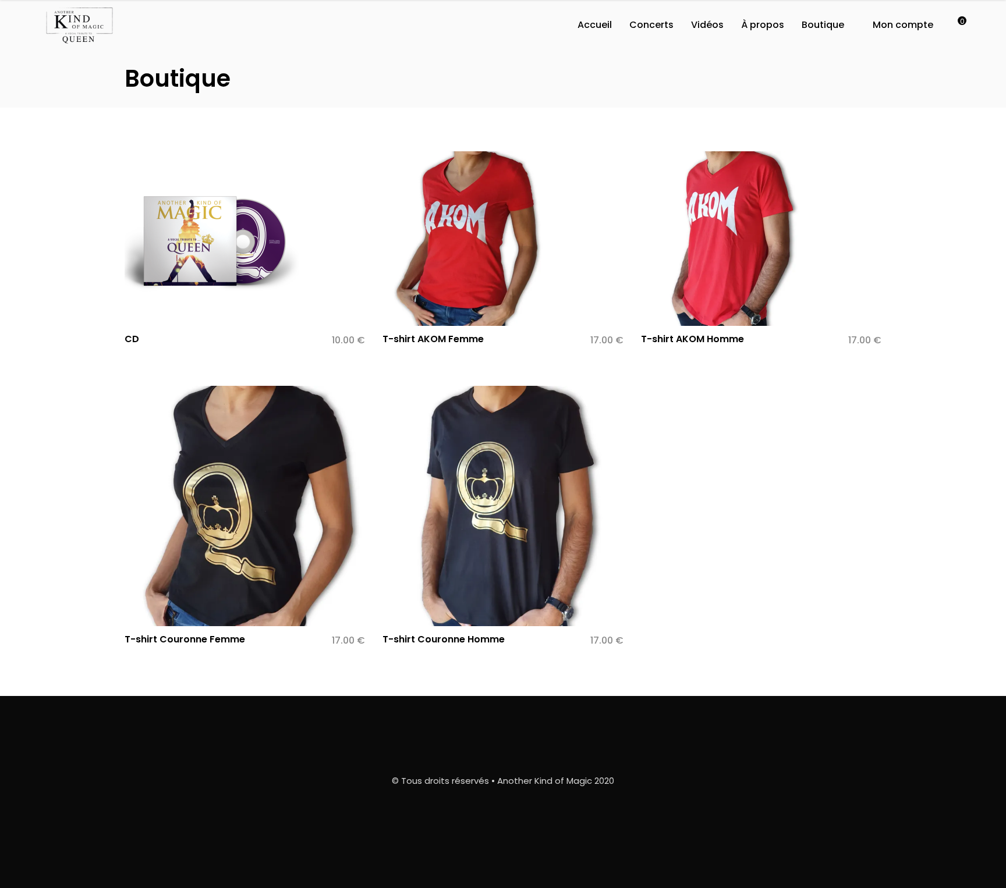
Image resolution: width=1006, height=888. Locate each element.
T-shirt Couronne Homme (443, 639)
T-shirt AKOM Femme (433, 339)
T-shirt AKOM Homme (692, 339)
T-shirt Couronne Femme (185, 639)
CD (132, 339)
